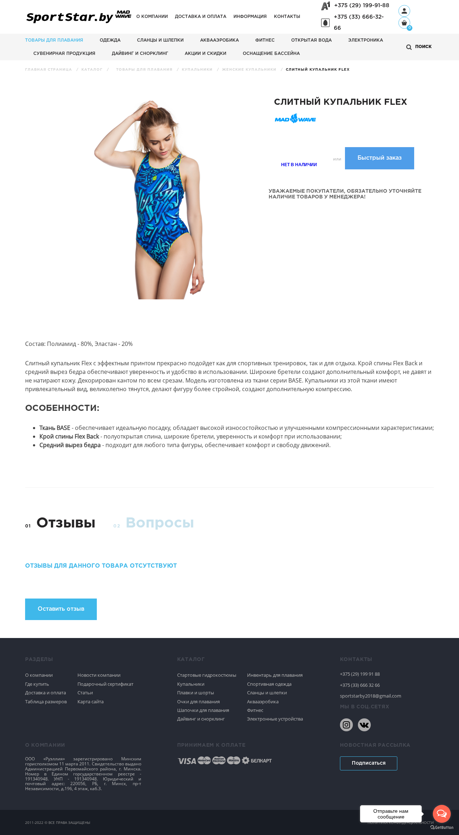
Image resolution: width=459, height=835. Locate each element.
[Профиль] (404, 11)
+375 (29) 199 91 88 (360, 674)
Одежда (110, 40)
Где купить (37, 684)
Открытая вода (311, 40)
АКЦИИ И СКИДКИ (205, 54)
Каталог (92, 69)
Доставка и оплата (200, 17)
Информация (250, 17)
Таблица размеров (46, 701)
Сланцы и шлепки (160, 40)
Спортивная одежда (269, 684)
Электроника (365, 40)
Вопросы (160, 523)
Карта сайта (90, 701)
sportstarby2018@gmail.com (370, 696)
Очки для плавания (198, 701)
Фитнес (265, 40)
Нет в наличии (299, 164)
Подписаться (368, 763)
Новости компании (98, 675)
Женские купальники (250, 69)
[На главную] (79, 23)
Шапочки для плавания (203, 710)
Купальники (198, 69)
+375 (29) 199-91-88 (361, 5)
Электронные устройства (275, 719)
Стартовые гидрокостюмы (206, 675)
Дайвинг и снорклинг (140, 54)
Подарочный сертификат (105, 684)
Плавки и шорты (195, 692)
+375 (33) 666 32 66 (360, 685)
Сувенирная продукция (64, 54)
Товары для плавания (54, 40)
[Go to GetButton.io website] (441, 827)
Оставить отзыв (61, 609)
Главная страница (49, 69)
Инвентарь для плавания (275, 675)
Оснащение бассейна (271, 54)
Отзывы (65, 523)
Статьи (85, 692)
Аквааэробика (219, 40)
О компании (152, 17)
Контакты (287, 17)
